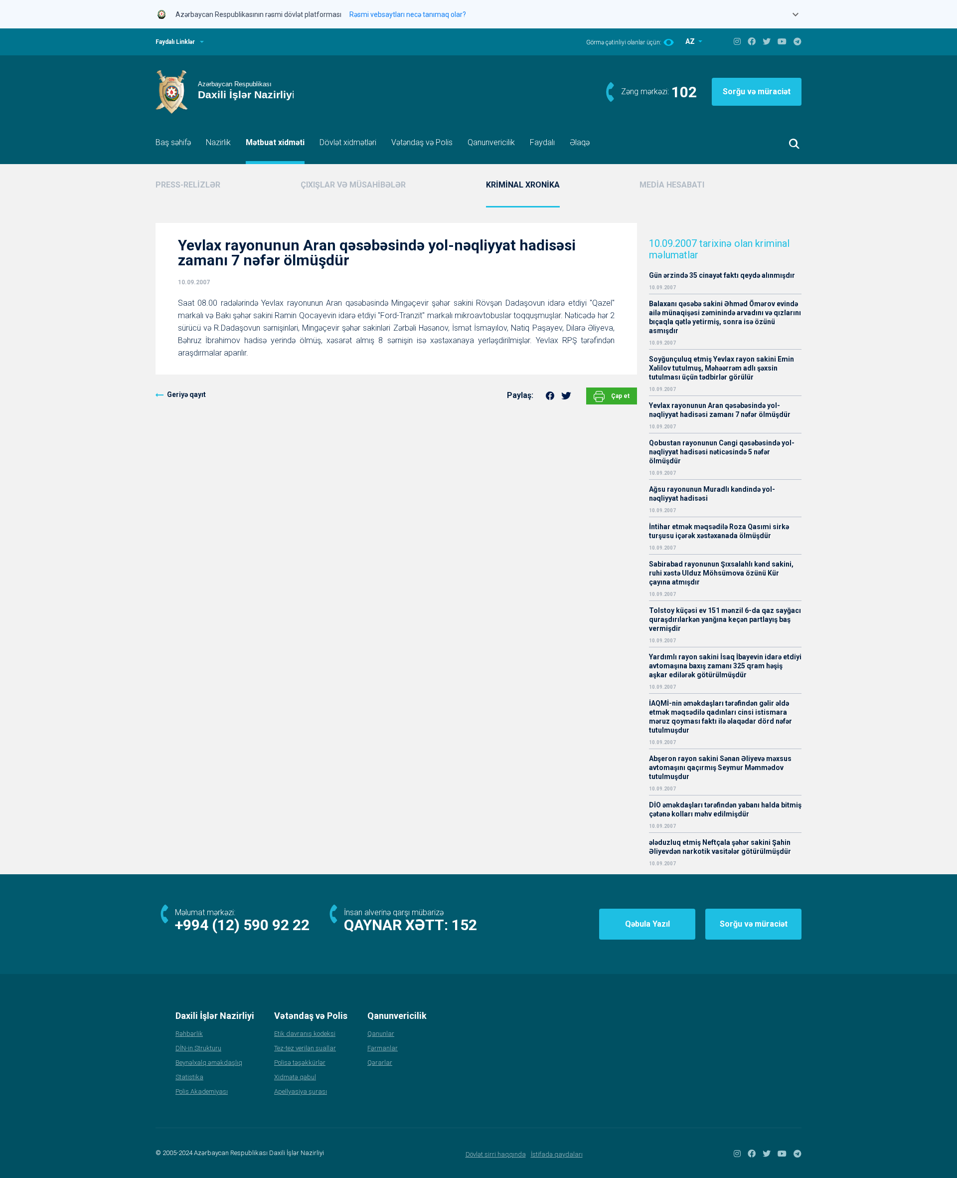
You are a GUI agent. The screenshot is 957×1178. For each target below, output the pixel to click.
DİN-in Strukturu (198, 1048)
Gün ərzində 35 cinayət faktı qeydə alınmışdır (722, 275)
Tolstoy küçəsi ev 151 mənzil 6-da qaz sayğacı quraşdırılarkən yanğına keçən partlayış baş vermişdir (725, 619)
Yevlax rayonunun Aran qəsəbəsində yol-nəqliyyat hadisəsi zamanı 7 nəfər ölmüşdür (720, 409)
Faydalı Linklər (175, 41)
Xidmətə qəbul (295, 1077)
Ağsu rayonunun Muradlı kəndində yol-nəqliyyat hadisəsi (712, 493)
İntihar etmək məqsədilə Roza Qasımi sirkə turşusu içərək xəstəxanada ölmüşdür (719, 531)
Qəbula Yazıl (647, 924)
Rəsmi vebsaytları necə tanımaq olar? (407, 14)
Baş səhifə (173, 142)
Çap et (620, 396)
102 (684, 92)
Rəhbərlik (189, 1033)
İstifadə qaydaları (557, 1154)
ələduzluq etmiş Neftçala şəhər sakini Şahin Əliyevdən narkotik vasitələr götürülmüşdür (720, 846)
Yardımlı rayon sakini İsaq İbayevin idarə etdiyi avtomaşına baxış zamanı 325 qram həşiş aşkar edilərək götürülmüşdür (725, 666)
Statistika (189, 1077)
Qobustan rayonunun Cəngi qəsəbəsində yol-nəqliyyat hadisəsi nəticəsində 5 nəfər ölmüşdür (722, 452)
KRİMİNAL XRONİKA (523, 185)
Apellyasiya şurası (300, 1091)
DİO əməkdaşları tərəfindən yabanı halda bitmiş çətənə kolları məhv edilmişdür (725, 809)
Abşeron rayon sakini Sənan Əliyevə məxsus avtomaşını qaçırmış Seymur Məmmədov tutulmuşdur (720, 768)
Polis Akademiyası (201, 1091)
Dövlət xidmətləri (347, 142)
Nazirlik (218, 142)
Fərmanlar (382, 1048)
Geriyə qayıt (186, 394)
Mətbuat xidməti (275, 142)
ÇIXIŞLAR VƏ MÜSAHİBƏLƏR (353, 185)
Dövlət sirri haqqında (496, 1154)
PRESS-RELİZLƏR (188, 185)
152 (464, 925)
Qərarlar (379, 1062)
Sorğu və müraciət (757, 91)
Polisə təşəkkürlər (299, 1062)
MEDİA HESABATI (671, 185)
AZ (690, 41)
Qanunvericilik (491, 142)
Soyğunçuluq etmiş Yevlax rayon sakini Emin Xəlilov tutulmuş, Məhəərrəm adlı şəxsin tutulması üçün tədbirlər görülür (721, 368)
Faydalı (542, 142)
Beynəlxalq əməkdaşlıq (208, 1062)
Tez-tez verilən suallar (305, 1048)
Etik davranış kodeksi (304, 1033)
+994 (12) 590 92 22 (242, 925)
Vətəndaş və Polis (422, 142)
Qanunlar (380, 1033)
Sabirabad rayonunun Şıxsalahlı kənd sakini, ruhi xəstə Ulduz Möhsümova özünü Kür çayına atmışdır (721, 573)
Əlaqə (580, 142)
